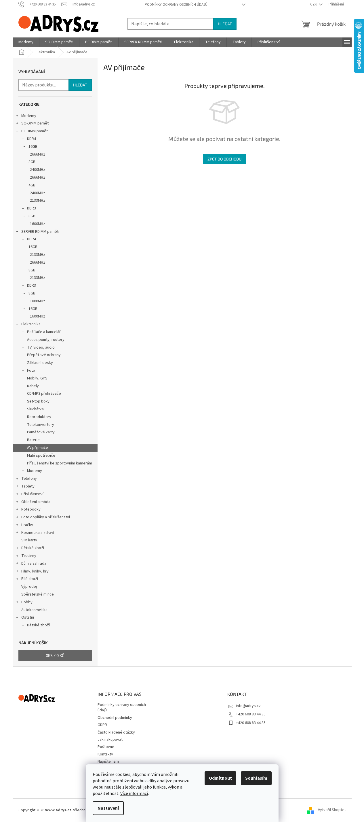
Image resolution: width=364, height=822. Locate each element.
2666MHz (37, 154)
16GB (32, 147)
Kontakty (105, 754)
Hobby (27, 602)
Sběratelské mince (37, 594)
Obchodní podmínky (115, 718)
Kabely (33, 386)
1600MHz (37, 224)
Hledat (225, 23)
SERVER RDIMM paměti (40, 232)
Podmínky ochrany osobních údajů (176, 4)
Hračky (27, 525)
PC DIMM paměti (35, 131)
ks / (55, 655)
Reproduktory (39, 417)
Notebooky (31, 509)
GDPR (102, 725)
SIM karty (29, 540)
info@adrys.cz (248, 706)
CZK (314, 4)
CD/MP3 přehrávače (44, 393)
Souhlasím (256, 778)
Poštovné (106, 747)
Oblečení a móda (35, 502)
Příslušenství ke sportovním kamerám (59, 463)
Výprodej (29, 586)
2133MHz (37, 200)
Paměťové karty (41, 432)
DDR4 (31, 139)
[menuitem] (26, 42)
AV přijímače (37, 448)
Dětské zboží (32, 548)
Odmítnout (220, 778)
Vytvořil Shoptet (332, 810)
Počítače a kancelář (44, 332)
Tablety (28, 486)
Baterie (33, 440)
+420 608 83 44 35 (251, 714)
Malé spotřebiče (41, 455)
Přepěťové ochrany (44, 355)
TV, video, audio (41, 347)
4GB (31, 185)
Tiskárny (28, 556)
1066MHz (37, 301)
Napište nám (108, 761)
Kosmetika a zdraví (37, 533)
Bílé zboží (29, 579)
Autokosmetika (34, 610)
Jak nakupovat (110, 739)
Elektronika (31, 324)
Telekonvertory (40, 425)
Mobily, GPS (37, 378)
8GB (31, 162)
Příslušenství (32, 494)
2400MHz (37, 170)
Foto (31, 370)
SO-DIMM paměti (35, 123)
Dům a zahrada (33, 563)
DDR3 (31, 208)
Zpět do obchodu (224, 158)
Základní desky (40, 363)
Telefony (29, 478)
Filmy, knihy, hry (35, 571)
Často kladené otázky (116, 732)
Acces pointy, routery (45, 340)
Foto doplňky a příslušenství (45, 517)
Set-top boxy (38, 401)
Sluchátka (35, 409)
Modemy (28, 116)
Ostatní (27, 617)
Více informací (134, 793)
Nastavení (108, 808)
